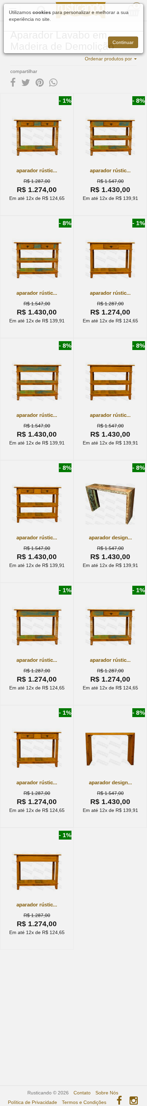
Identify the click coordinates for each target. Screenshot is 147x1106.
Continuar (123, 42)
